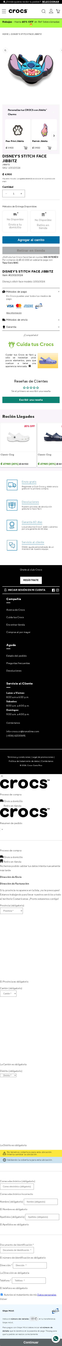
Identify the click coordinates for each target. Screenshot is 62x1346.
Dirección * (6, 1265)
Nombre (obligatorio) (11, 1201)
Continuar (31, 1342)
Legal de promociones (42, 757)
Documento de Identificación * (17, 1244)
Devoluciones (13, 670)
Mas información (14, 313)
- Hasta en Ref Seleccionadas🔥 (30, 23)
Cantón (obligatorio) (11, 988)
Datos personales (46, 1294)
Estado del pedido (16, 655)
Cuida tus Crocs (15, 617)
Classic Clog (7, 454)
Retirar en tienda (31, 250)
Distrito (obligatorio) (11, 1071)
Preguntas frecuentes (18, 663)
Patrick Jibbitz (40, 141)
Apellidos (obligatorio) (12, 1217)
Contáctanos (13, 723)
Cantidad (7, 187)
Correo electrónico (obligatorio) (17, 1181)
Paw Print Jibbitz (15, 141)
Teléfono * (5, 1280)
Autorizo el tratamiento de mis (30, 1294)
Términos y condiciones (18, 757)
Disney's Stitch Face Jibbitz (26, 34)
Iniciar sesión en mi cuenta (26, 590)
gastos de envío (26, 179)
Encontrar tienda (15, 624)
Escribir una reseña (31, 399)
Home (5, 34)
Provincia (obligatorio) (12, 905)
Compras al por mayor (18, 632)
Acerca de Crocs (15, 609)
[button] (3, 11)
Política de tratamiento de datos (24, 761)
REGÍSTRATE (31, 580)
